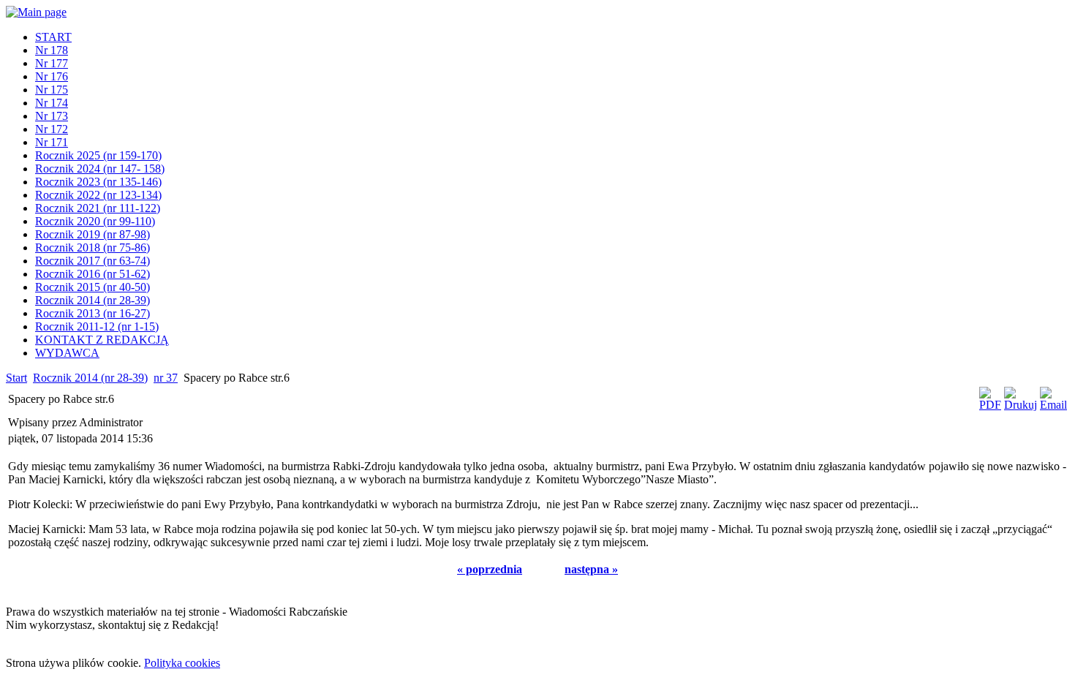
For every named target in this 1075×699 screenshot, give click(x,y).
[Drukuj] (1020, 404)
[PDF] (990, 404)
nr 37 (166, 377)
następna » (591, 569)
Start (16, 377)
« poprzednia (489, 569)
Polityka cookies (182, 663)
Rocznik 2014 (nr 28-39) (90, 377)
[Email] (1053, 404)
